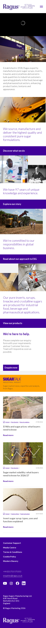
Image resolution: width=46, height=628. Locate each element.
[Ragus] (8, 7)
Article (7, 422)
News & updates (24, 422)
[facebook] (17, 583)
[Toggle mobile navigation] (41, 7)
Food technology (25, 514)
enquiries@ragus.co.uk (12, 575)
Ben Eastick (14, 422)
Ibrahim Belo (15, 514)
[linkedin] (24, 583)
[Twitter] (11, 583)
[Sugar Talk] (12, 381)
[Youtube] (5, 583)
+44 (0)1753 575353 (12, 571)
